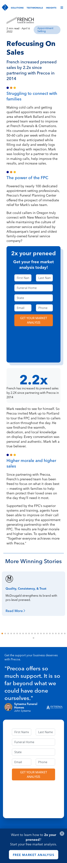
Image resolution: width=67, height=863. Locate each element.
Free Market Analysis (33, 855)
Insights (51, 7)
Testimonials (35, 7)
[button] (2, 633)
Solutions (17, 7)
